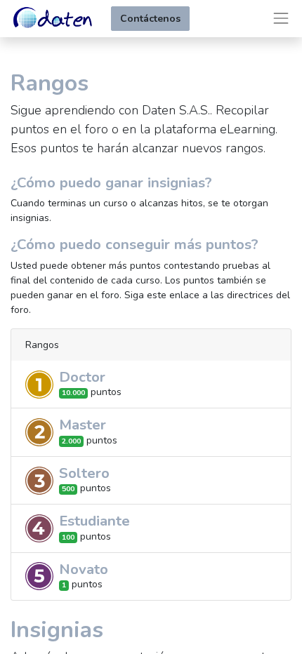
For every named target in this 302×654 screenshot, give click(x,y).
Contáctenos (150, 18)
